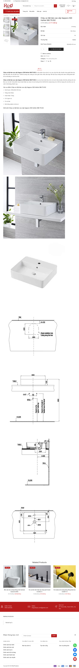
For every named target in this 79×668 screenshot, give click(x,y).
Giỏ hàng (74, 1)
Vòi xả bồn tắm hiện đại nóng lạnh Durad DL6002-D (39, 590)
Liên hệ (45, 11)
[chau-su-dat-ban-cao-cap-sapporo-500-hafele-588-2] (6, 40)
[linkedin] (49, 61)
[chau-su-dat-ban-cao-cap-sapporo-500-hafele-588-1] (6, 34)
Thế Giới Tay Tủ (8, 622)
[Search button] (55, 5)
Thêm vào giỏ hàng (56, 49)
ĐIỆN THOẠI (8, 606)
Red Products (15, 666)
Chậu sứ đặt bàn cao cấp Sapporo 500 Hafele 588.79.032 (19, 80)
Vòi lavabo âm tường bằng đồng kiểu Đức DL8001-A (64, 590)
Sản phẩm (31, 11)
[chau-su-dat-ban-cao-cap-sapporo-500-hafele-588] (6, 20)
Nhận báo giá (69, 11)
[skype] (50, 61)
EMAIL (33, 606)
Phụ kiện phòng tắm (15, 15)
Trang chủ (25, 11)
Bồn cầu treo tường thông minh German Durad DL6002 (14, 590)
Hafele (74, 39)
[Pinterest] (47, 61)
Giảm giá (39, 11)
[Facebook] (45, 61)
